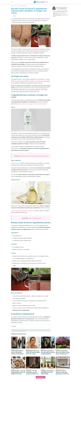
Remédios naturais (14, 5)
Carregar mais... (40, 377)
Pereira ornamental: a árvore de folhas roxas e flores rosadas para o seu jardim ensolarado (63, 352)
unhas (33, 225)
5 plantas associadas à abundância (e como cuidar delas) (47, 372)
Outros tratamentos (23, 5)
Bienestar (43, 349)
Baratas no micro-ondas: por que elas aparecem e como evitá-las (63, 372)
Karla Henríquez (63, 8)
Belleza (27, 349)
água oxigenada (16, 163)
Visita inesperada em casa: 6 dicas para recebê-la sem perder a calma (18, 352)
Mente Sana (28, 369)
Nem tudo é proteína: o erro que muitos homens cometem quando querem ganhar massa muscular (48, 352)
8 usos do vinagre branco (35, 218)
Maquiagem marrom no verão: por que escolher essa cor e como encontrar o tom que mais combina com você (33, 352)
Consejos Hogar (14, 349)
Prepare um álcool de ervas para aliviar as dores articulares (34, 156)
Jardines (57, 349)
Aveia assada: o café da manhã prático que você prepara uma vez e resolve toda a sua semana (18, 372)
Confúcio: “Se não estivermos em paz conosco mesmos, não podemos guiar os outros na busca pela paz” (32, 372)
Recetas (13, 369)
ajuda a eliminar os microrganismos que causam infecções (32, 103)
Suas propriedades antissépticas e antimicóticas (23, 210)
